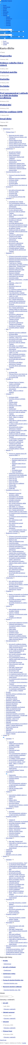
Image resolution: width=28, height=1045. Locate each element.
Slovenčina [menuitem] (9, 18)
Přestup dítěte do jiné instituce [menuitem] (17, 143)
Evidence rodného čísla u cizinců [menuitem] (18, 777)
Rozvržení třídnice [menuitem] (14, 803)
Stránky (8, 33)
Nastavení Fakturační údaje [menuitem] (16, 269)
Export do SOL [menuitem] (13, 478)
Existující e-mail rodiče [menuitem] (15, 405)
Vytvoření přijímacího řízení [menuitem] (16, 147)
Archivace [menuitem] (8, 187)
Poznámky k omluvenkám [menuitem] (16, 498)
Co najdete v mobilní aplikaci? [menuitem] (17, 758)
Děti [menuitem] (7, 329)
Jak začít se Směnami (9, 967)
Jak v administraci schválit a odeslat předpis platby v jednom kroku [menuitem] (18, 562)
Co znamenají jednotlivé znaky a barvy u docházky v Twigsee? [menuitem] (18, 530)
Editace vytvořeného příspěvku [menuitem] (17, 828)
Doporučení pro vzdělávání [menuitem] (16, 483)
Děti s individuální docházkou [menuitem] (17, 354)
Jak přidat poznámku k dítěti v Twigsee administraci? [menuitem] (17, 356)
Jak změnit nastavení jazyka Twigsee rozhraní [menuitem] (16, 318)
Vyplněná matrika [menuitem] (14, 778)
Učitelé (5, 44)
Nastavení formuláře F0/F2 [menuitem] (16, 477)
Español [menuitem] (8, 22)
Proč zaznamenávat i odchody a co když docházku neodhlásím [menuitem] (18, 754)
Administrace (7, 964)
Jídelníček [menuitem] (11, 288)
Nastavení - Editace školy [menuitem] (16, 268)
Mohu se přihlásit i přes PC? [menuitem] (17, 879)
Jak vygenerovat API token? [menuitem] (19, 458)
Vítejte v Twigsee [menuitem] (13, 221)
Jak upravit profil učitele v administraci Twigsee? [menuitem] (16, 428)
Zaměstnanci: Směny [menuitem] (14, 153)
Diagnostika (6, 56)
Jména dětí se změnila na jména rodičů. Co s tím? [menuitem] (18, 295)
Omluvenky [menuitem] (9, 808)
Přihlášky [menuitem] (8, 379)
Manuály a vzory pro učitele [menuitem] (14, 854)
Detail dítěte (6, 119)
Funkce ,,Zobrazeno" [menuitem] (14, 830)
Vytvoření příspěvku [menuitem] (14, 833)
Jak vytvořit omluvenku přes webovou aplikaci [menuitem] (17, 910)
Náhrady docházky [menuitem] (14, 501)
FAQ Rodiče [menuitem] (9, 922)
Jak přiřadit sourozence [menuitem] (15, 341)
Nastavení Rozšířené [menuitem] (15, 271)
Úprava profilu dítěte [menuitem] (15, 886)
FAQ (21, 31)
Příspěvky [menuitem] (8, 591)
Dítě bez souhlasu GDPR (11, 112)
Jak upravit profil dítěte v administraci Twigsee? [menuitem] (16, 363)
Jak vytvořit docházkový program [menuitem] (18, 225)
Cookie (24, 1043)
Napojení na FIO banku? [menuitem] (15, 634)
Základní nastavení (8, 1012)
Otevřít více (3, 1040)
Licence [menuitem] (8, 606)
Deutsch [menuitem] (8, 20)
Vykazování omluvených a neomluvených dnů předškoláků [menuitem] (18, 474)
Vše (9, 31)
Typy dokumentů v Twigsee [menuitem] (16, 293)
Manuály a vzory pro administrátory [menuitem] (16, 732)
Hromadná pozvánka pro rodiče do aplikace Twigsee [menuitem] (18, 227)
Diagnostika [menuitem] (12, 775)
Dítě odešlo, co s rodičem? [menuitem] (16, 346)
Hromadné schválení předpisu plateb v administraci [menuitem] (17, 558)
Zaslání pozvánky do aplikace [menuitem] (17, 230)
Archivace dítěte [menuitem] (13, 183)
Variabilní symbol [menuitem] (14, 632)
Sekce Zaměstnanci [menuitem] (14, 155)
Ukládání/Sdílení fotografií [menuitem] (16, 888)
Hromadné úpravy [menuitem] (17, 470)
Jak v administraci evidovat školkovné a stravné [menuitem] (16, 570)
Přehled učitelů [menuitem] (13, 402)
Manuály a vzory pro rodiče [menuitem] (13, 954)
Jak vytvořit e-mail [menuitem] (14, 385)
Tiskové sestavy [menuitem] (10, 695)
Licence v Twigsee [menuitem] (14, 613)
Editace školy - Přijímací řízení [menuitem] (17, 266)
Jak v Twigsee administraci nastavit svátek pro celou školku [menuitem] (18, 308)
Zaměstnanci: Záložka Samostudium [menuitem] (15, 161)
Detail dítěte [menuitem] (12, 790)
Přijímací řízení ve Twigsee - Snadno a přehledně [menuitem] (16, 383)
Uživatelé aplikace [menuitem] (14, 883)
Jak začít (5, 1003)
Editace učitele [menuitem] (13, 404)
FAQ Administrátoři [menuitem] (11, 641)
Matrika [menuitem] (8, 450)
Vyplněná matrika (8, 72)
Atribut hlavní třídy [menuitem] (14, 747)
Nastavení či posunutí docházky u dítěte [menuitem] (15, 494)
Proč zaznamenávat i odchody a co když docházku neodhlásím (14, 95)
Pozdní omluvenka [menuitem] (14, 912)
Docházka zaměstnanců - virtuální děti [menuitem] (16, 715)
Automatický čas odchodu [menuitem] (16, 276)
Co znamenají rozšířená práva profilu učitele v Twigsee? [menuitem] (17, 439)
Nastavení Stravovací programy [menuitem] (18, 258)
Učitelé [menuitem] (5, 8)
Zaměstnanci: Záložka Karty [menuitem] (16, 167)
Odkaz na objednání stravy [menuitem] (16, 274)
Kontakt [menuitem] (5, 13)
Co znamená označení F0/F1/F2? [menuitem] (18, 218)
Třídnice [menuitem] (8, 791)
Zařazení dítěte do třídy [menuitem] (15, 142)
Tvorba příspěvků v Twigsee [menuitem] (17, 836)
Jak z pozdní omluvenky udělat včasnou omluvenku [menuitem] (17, 504)
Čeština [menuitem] (5, 15)
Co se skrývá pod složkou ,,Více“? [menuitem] (18, 863)
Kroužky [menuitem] (8, 692)
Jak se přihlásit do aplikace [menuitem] (16, 760)
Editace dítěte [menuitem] (12, 487)
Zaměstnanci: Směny (9, 973)
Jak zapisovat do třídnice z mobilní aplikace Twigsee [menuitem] (18, 585)
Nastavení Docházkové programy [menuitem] (18, 259)
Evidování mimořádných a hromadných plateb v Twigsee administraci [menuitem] (17, 548)
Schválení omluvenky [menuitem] (15, 500)
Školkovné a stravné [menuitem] (11, 533)
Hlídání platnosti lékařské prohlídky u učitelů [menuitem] (16, 744)
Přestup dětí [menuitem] (12, 485)
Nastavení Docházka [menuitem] (14, 261)
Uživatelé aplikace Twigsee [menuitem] (16, 248)
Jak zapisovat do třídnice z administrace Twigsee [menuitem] (16, 588)
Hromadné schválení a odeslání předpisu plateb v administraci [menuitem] (17, 555)
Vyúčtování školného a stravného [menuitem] (18, 545)
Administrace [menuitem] (6, 7)
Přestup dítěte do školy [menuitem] (15, 140)
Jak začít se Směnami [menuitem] (15, 152)
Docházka (4, 86)
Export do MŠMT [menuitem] (16, 472)
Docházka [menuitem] (11, 752)
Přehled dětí (5, 105)
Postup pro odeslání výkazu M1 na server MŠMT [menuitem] (18, 454)
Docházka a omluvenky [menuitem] (12, 490)
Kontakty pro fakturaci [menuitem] (15, 220)
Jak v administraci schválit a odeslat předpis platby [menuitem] (16, 567)
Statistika (4, 79)
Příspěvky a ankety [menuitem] (11, 816)
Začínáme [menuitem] (8, 198)
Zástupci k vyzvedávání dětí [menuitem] (16, 884)
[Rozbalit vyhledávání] (0, 28)
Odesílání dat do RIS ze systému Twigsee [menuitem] (11, 698)
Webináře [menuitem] (5, 12)
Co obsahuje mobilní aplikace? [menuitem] (17, 864)
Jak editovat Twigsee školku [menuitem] (17, 246)
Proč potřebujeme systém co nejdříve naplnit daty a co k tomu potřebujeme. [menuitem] (18, 204)
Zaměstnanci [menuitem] (9, 148)
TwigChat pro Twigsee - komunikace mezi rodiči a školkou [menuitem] (18, 263)
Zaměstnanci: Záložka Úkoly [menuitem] (17, 163)
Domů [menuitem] (4, 5)
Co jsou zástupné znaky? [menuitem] (16, 210)
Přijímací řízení (7, 1031)
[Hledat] (12, 996)
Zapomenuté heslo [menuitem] (14, 750)
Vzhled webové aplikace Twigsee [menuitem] (18, 866)
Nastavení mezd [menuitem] (13, 631)
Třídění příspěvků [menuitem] (14, 825)
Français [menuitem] (8, 23)
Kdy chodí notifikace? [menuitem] (15, 871)
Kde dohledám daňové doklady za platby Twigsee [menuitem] (17, 610)
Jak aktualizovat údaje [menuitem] (15, 873)
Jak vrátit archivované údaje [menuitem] (16, 190)
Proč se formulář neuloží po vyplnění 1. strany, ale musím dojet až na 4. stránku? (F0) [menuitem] (17, 876)
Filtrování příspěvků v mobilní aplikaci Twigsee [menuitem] (17, 918)
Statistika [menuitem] (11, 748)
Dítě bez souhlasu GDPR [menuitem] (16, 788)
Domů (4, 41)
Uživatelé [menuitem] (8, 394)
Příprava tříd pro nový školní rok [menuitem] (18, 185)
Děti (19, 990)
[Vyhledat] (12, 35)
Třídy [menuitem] (7, 369)
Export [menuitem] (11, 798)
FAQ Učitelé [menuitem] (9, 838)
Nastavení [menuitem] (9, 253)
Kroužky (5, 960)
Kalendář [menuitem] (11, 284)
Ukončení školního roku (10, 983)
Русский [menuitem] (8, 25)
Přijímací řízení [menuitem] (10, 132)
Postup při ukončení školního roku (13, 980)
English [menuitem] (8, 17)
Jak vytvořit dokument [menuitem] (15, 208)
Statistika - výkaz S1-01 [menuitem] (15, 283)
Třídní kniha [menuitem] (9, 578)
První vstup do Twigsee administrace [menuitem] (15, 239)
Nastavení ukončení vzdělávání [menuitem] (17, 178)
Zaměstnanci (7, 970)
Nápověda (15, 31)
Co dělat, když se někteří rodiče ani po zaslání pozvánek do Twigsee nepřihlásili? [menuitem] (17, 650)
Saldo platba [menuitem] (12, 629)
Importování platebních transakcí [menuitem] (18, 622)
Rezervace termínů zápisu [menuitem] (16, 135)
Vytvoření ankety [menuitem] (13, 835)
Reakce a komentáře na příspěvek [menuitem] (18, 594)
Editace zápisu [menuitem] (13, 800)
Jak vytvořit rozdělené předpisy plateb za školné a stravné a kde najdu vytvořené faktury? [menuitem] (18, 637)
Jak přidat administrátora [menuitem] (16, 223)
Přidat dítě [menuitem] (12, 488)
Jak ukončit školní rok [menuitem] (15, 286)
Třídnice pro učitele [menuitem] (14, 801)
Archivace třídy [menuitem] (13, 182)
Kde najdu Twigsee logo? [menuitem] (16, 667)
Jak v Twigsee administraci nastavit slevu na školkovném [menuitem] (17, 300)
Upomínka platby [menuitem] (14, 278)
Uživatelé (6, 1022)
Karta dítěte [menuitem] (9, 772)
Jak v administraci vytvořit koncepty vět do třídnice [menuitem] (16, 582)
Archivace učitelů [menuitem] (13, 180)
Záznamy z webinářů (9, 1009)
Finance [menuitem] (8, 619)
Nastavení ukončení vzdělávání (12, 987)
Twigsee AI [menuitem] (12, 820)
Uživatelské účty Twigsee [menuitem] (16, 201)
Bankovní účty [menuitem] (13, 540)
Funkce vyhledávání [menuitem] (14, 757)
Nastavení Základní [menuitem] (14, 273)
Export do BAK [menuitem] (13, 480)
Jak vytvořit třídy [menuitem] (13, 241)
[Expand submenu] (6, 200)
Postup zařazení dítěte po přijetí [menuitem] (18, 145)
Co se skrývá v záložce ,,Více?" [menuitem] (17, 762)
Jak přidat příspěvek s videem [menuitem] (17, 823)
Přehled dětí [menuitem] (12, 787)
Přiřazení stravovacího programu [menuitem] (18, 256)
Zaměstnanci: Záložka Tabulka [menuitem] (17, 165)
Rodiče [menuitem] (5, 10)
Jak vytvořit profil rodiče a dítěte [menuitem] (18, 339)
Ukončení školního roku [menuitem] (12, 172)
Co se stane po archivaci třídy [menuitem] (17, 197)
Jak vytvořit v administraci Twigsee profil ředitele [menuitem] (16, 244)
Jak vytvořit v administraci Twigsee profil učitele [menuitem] (16, 235)
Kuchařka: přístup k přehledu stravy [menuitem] (16, 694)
